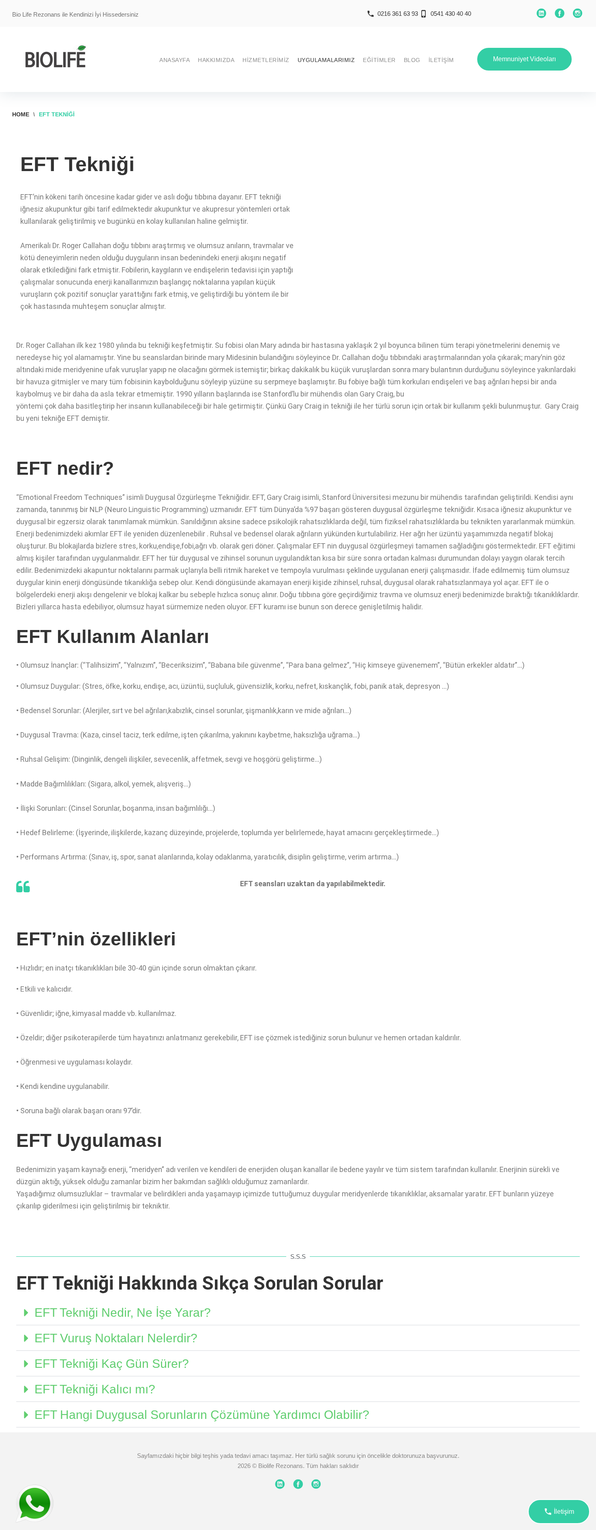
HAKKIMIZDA (216, 60)
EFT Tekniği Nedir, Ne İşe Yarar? (122, 1312)
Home (20, 114)
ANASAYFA (174, 60)
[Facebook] (559, 13)
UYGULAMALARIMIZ (326, 60)
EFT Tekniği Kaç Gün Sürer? (111, 1363)
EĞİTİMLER (379, 60)
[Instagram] (578, 13)
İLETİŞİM (441, 60)
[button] (298, 1313)
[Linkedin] (541, 13)
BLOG (412, 60)
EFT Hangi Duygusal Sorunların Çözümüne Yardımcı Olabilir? (201, 1414)
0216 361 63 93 (397, 13)
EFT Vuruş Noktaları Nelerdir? (115, 1338)
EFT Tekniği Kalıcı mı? (94, 1389)
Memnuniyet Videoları (524, 59)
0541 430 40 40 (451, 13)
